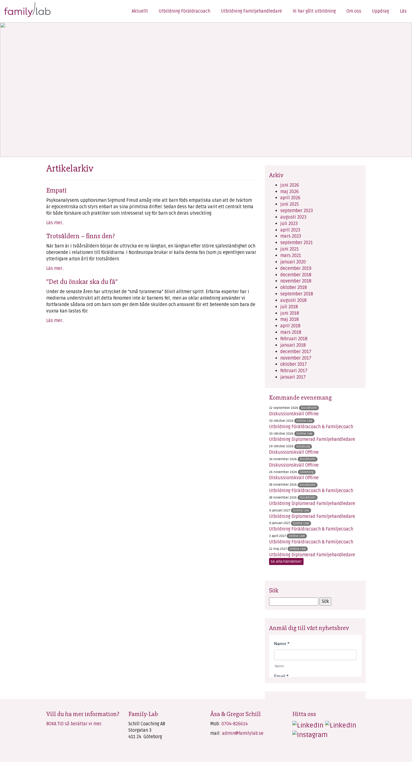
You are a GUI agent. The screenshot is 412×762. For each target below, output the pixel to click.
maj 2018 (289, 319)
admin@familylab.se (242, 733)
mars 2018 (290, 332)
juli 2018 (289, 307)
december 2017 (295, 352)
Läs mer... (55, 223)
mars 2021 (290, 255)
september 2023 (296, 211)
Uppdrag (380, 11)
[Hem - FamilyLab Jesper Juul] (24, 8)
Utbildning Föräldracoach (184, 11)
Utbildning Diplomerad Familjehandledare (312, 439)
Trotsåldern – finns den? (80, 236)
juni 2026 (289, 185)
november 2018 (295, 281)
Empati (56, 190)
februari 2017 (293, 371)
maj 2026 (289, 191)
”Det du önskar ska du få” (82, 281)
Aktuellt (140, 11)
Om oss (353, 11)
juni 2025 (289, 204)
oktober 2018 (293, 287)
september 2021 (296, 242)
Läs (403, 11)
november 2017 (295, 358)
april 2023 (290, 230)
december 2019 (295, 268)
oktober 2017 (293, 364)
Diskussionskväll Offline (294, 414)
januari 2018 (293, 345)
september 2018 (296, 294)
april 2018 (290, 326)
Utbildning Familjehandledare (251, 11)
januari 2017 (293, 377)
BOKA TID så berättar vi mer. (74, 724)
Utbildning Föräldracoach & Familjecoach (311, 427)
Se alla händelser (286, 561)
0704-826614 (234, 724)
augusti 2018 (293, 300)
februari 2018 (293, 339)
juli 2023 (289, 223)
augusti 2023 (293, 217)
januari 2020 (293, 262)
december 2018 (295, 275)
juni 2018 (289, 313)
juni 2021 (289, 249)
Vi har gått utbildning (314, 11)
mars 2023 (290, 236)
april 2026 (290, 198)
